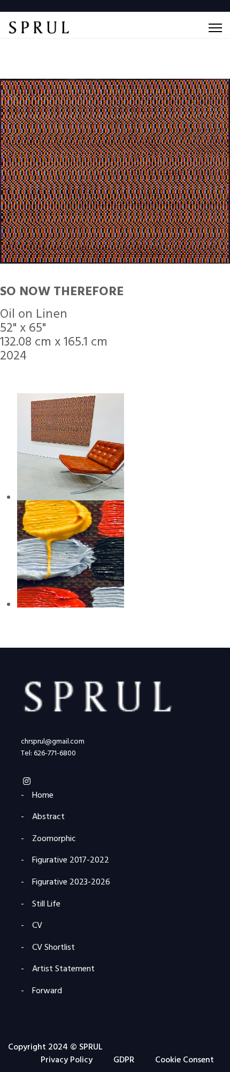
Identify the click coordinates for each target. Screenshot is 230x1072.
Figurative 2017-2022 (70, 860)
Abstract (48, 817)
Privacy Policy (67, 1060)
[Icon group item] (27, 780)
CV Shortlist (53, 948)
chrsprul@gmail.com (53, 742)
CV (37, 926)
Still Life (46, 904)
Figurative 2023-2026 (71, 882)
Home (42, 796)
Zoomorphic (54, 839)
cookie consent (184, 1060)
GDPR (123, 1060)
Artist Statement (63, 969)
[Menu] (215, 28)
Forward (47, 991)
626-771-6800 (55, 753)
